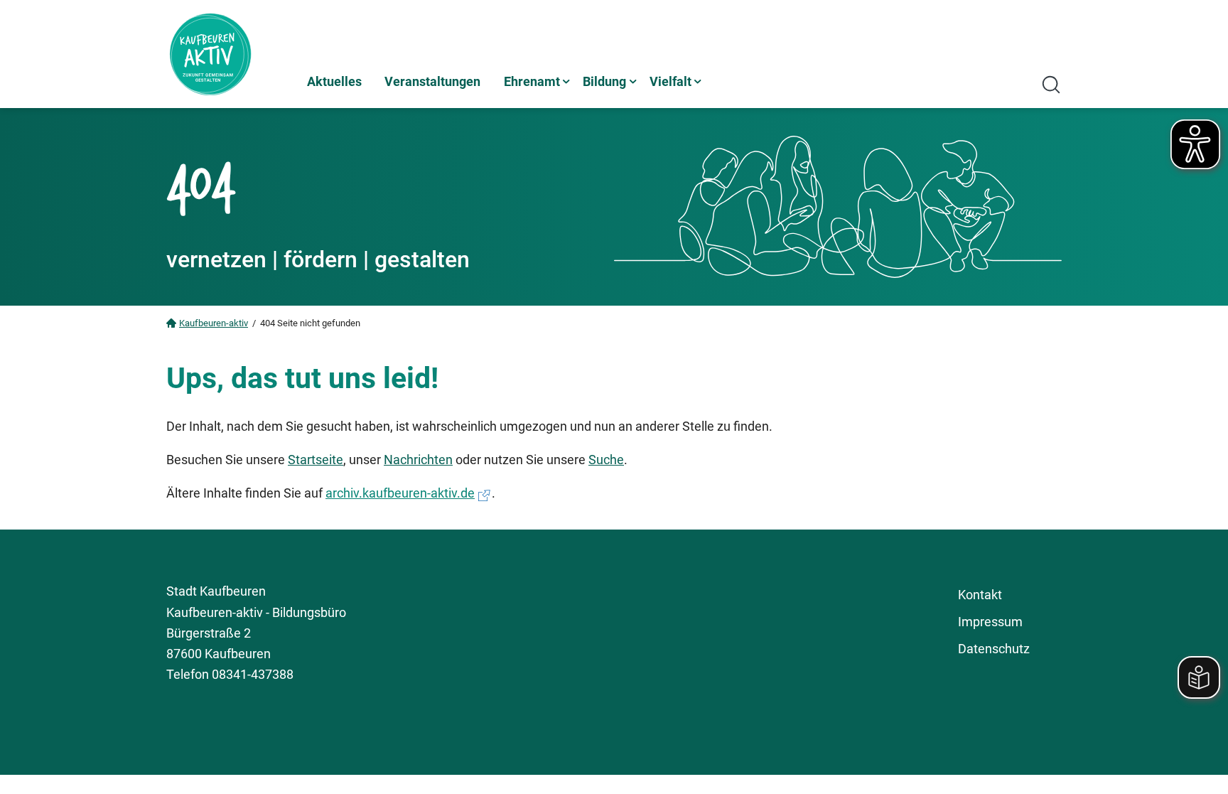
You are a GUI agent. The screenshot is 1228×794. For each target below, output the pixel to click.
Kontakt (980, 594)
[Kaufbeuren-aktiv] (230, 54)
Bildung (604, 81)
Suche (606, 459)
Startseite (315, 459)
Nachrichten (418, 459)
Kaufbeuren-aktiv (213, 323)
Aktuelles (334, 81)
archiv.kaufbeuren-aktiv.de (400, 492)
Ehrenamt (532, 81)
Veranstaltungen (432, 81)
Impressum (990, 621)
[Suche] (1051, 84)
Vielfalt (670, 81)
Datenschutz (994, 648)
